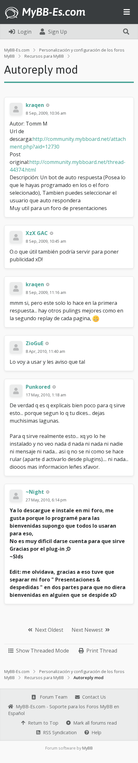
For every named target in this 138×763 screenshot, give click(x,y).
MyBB (87, 748)
